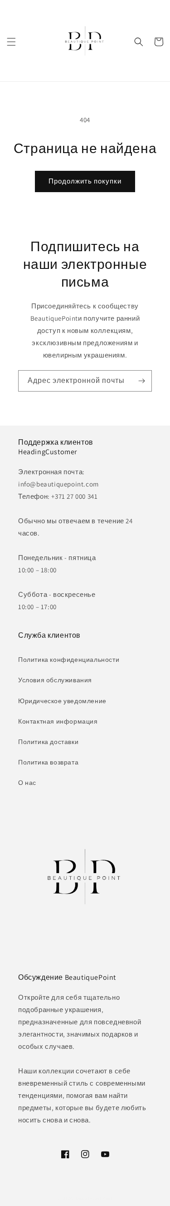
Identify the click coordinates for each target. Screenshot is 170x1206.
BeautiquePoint (94, 1198)
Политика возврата (48, 762)
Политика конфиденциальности (68, 659)
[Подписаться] (141, 381)
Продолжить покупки (85, 181)
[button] (11, 42)
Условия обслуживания (55, 680)
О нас (27, 783)
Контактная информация (58, 721)
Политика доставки (48, 742)
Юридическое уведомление (62, 701)
